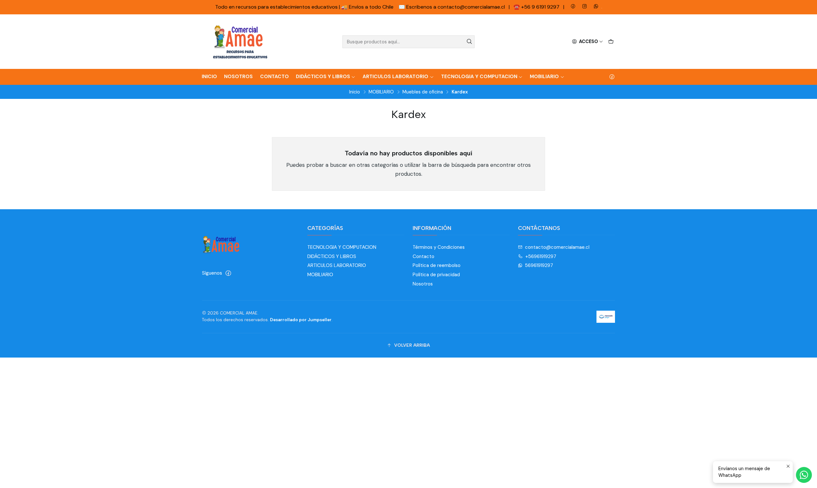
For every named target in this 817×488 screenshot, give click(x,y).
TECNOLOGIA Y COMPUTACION (341, 247)
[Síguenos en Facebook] (612, 77)
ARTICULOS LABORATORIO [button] (395, 76)
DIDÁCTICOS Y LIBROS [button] (323, 76)
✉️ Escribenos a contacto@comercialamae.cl (452, 7)
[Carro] (610, 41)
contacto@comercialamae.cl (557, 247)
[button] (408, 345)
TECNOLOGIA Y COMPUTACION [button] (479, 76)
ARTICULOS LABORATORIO (336, 265)
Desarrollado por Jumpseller (301, 319)
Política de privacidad (436, 274)
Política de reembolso (437, 265)
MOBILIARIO (381, 92)
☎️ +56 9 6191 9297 (537, 7)
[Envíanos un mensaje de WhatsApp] (804, 475)
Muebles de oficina (422, 92)
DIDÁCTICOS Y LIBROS (331, 256)
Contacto (274, 76)
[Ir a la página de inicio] (240, 42)
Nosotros (238, 76)
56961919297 (539, 265)
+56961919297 (540, 256)
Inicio (209, 76)
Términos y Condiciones (439, 247)
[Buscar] (469, 41)
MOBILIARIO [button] (544, 76)
